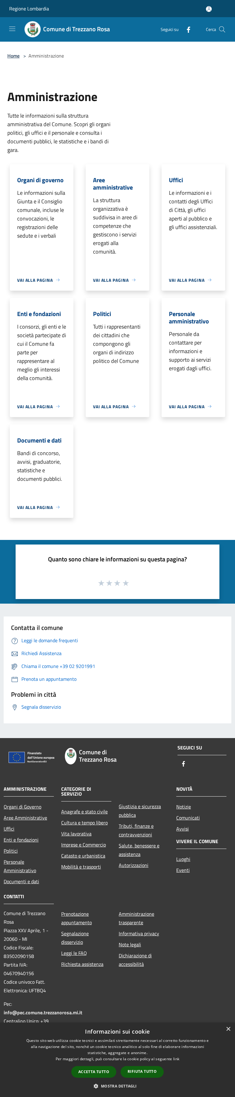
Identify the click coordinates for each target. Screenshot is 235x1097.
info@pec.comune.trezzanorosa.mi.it (43, 1012)
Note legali (130, 944)
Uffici (9, 828)
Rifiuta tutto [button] (142, 1071)
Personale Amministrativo (20, 866)
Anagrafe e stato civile (84, 811)
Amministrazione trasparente (136, 918)
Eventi (183, 870)
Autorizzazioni (133, 865)
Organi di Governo (22, 806)
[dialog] (117, 1060)
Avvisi (182, 828)
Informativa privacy (139, 933)
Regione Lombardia (29, 8)
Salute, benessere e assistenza (139, 850)
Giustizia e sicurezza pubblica (140, 811)
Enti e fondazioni (21, 839)
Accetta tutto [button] (93, 1071)
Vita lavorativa (76, 833)
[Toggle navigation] (12, 28)
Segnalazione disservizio (75, 938)
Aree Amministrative (25, 817)
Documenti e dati (21, 881)
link (176, 1058)
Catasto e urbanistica (83, 855)
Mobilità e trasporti (81, 866)
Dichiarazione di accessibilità (135, 960)
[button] (117, 1086)
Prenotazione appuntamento (76, 918)
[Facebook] (186, 29)
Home (13, 55)
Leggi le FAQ (74, 953)
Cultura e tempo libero (84, 822)
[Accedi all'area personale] (208, 9)
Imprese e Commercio (83, 844)
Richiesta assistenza (82, 964)
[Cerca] (222, 29)
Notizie (183, 806)
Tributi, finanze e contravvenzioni (136, 830)
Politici (11, 850)
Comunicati (188, 817)
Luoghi (183, 859)
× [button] (228, 1029)
